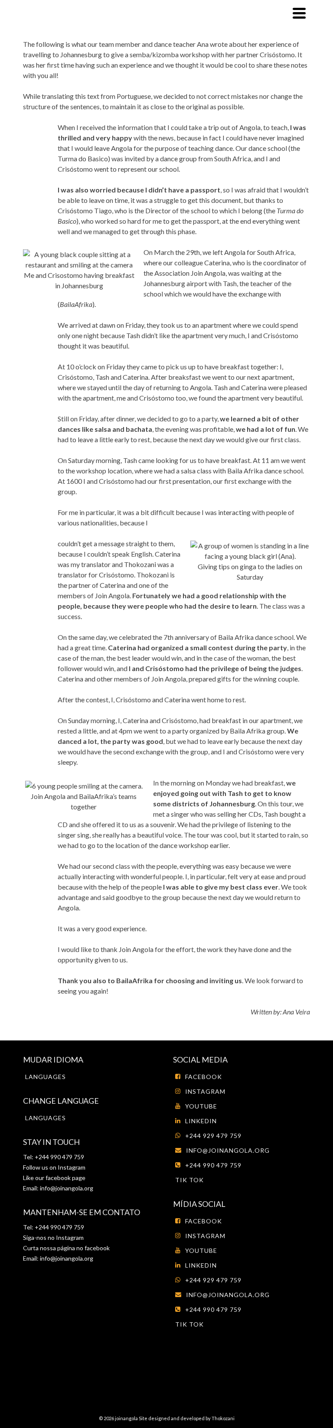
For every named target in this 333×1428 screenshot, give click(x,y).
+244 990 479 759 (213, 1165)
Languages (45, 1076)
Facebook (203, 1076)
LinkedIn (201, 1121)
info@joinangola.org (66, 1188)
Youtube (201, 1106)
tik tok (189, 1179)
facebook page (65, 1177)
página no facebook (83, 1248)
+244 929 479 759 (213, 1135)
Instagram (70, 1167)
